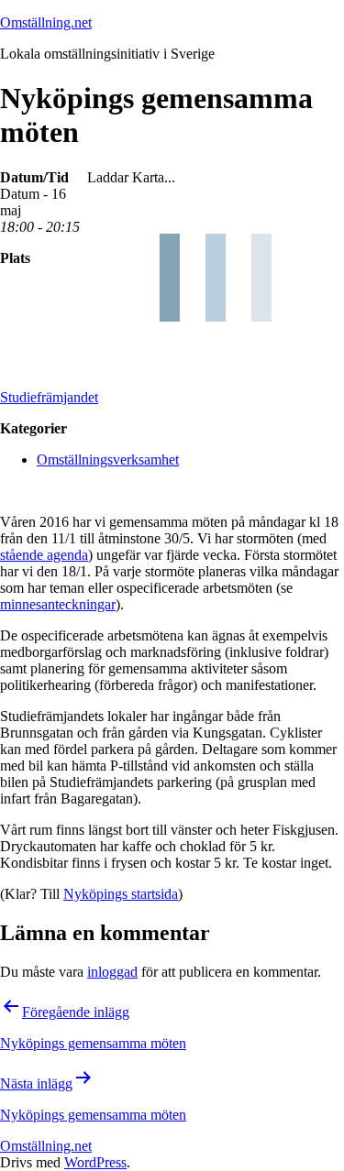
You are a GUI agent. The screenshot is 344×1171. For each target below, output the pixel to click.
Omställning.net (46, 22)
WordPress (95, 1162)
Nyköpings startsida (120, 894)
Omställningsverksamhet (108, 459)
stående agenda (44, 555)
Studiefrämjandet (49, 397)
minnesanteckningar (58, 604)
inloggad (112, 971)
